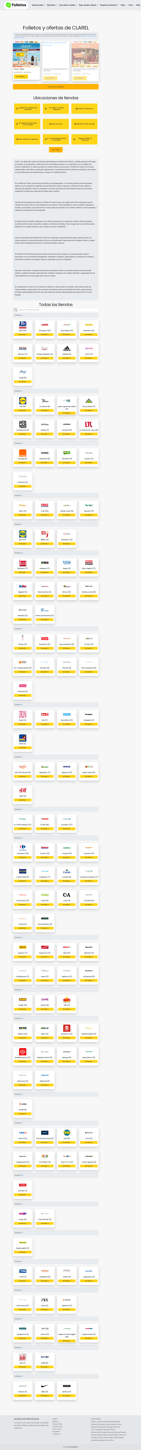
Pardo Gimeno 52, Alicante (28, 139)
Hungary (100, 1435)
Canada (94, 1437)
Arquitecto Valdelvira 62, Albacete (28, 108)
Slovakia (106, 1429)
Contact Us (56, 1434)
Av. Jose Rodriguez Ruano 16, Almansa (56, 139)
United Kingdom (113, 1435)
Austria (107, 1424)
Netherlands (101, 1427)
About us (56, 1421)
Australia (94, 1440)
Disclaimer (56, 1431)
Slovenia (116, 1427)
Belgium (94, 1427)
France (118, 1424)
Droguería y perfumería (108, 5)
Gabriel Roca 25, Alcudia (85, 124)
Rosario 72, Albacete (85, 109)
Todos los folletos (56, 86)
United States (108, 1437)
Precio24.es (73, 1447)
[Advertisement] (55, 18)
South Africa (109, 1440)
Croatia (99, 1421)
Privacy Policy (57, 1424)
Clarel (40, 34)
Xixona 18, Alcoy (56, 124)
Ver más (56, 149)
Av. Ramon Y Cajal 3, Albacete (56, 108)
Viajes (123, 5)
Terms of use (57, 1429)
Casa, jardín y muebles (67, 5)
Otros (131, 5)
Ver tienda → (23, 334)
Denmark (110, 1432)
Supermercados (38, 5)
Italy (105, 1435)
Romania (122, 1435)
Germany (94, 1424)
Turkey (93, 1421)
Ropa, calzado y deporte (88, 5)
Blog (138, 5)
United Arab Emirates (99, 1432)
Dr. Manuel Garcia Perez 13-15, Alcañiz (28, 124)
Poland (112, 1429)
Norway (117, 1432)
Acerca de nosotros (19, 37)
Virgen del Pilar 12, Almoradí (85, 139)
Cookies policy (57, 1426)
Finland (94, 1435)
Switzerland (106, 1421)
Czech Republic (97, 1429)
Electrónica (51, 5)
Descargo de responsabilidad (88, 36)
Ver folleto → (21, 76)
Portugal (110, 1427)
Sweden (123, 1432)
